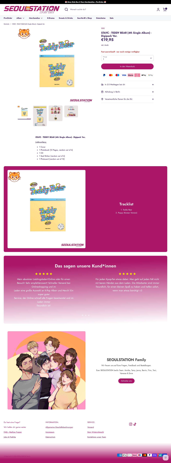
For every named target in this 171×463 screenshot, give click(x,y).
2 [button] (85, 315)
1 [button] (82, 315)
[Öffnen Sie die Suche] (66, 9)
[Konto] (158, 9)
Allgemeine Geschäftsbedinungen (59, 427)
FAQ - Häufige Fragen (13, 432)
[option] (55, 66)
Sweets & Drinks (66, 18)
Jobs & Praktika (10, 437)
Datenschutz (50, 437)
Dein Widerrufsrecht (95, 432)
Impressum (50, 432)
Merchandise (34, 18)
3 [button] (88, 315)
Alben (19, 18)
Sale (111, 18)
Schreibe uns (126, 380)
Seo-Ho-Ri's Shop (84, 18)
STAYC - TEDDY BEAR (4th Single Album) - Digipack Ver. (28, 24)
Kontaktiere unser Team (96, 437)
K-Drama (50, 18)
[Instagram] (130, 424)
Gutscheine (100, 18)
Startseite (6, 24)
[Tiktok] (134, 424)
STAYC (103, 28)
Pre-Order (8, 18)
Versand (90, 427)
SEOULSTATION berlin (23, 456)
